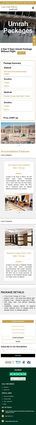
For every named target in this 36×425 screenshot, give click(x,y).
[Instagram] (34, 40)
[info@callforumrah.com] (3, 421)
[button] (33, 8)
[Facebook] (34, 37)
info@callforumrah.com (11, 421)
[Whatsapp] (34, 44)
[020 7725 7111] (3, 416)
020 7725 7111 (9, 416)
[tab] (18, 321)
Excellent (18, 370)
